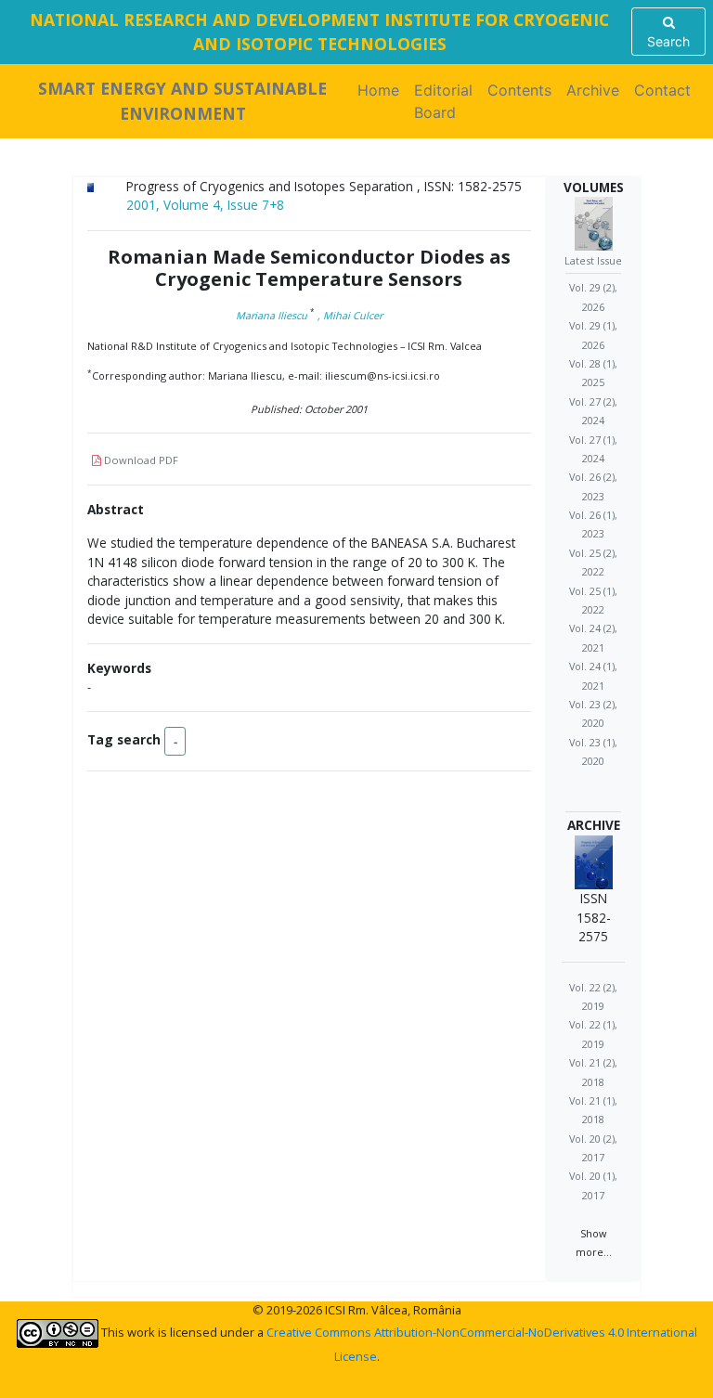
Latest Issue (593, 260)
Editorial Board (443, 101)
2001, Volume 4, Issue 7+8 (205, 205)
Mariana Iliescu (271, 315)
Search (668, 41)
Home (382, 90)
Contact (662, 90)
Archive (592, 90)
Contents (519, 90)
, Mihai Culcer (350, 315)
